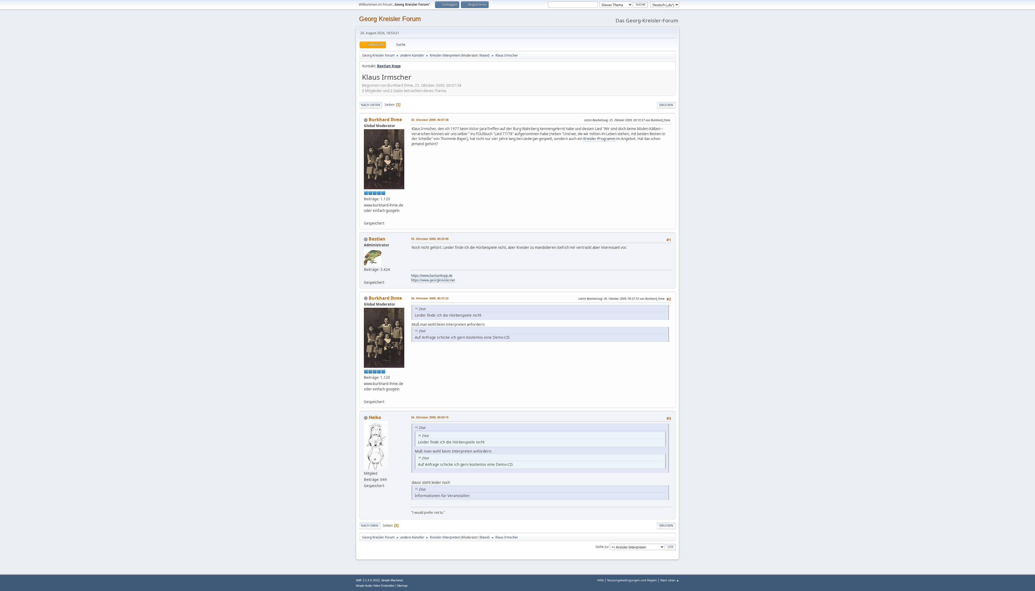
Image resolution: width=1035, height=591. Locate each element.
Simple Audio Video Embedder (375, 585)
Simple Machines (392, 580)
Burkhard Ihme (385, 120)
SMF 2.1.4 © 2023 (368, 580)
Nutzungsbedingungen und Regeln (632, 580)
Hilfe (600, 580)
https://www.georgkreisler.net (433, 280)
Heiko (375, 417)
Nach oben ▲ (669, 580)
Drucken (666, 105)
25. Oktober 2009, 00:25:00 (429, 239)
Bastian (377, 239)
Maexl (484, 55)
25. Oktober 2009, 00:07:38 (429, 120)
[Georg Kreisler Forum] (366, 275)
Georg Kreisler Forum (390, 18)
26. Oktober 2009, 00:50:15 (429, 417)
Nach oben (369, 525)
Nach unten (370, 105)
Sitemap (402, 585)
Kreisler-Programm (599, 138)
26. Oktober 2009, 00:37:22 (429, 298)
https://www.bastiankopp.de (432, 275)
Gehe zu (602, 546)
